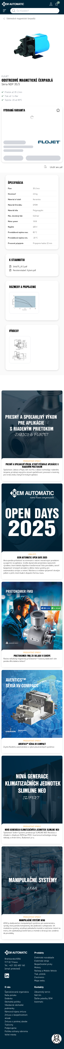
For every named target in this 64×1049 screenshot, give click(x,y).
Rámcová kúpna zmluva (15, 1011)
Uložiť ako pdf (56, 167)
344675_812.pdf (20, 266)
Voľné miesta (10, 1034)
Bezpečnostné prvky (43, 964)
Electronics (39, 977)
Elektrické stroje (41, 961)
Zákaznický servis (42, 992)
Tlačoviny (9, 1024)
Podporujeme (10, 1028)
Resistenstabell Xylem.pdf (24, 270)
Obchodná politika (13, 1001)
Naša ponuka (10, 995)
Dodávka (8, 998)
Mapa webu (39, 980)
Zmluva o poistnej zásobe (16, 1021)
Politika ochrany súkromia (16, 1031)
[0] (56, 4)
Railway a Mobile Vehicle (45, 970)
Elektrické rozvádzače (44, 957)
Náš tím (37, 995)
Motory (37, 967)
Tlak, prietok (40, 974)
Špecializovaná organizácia (17, 992)
